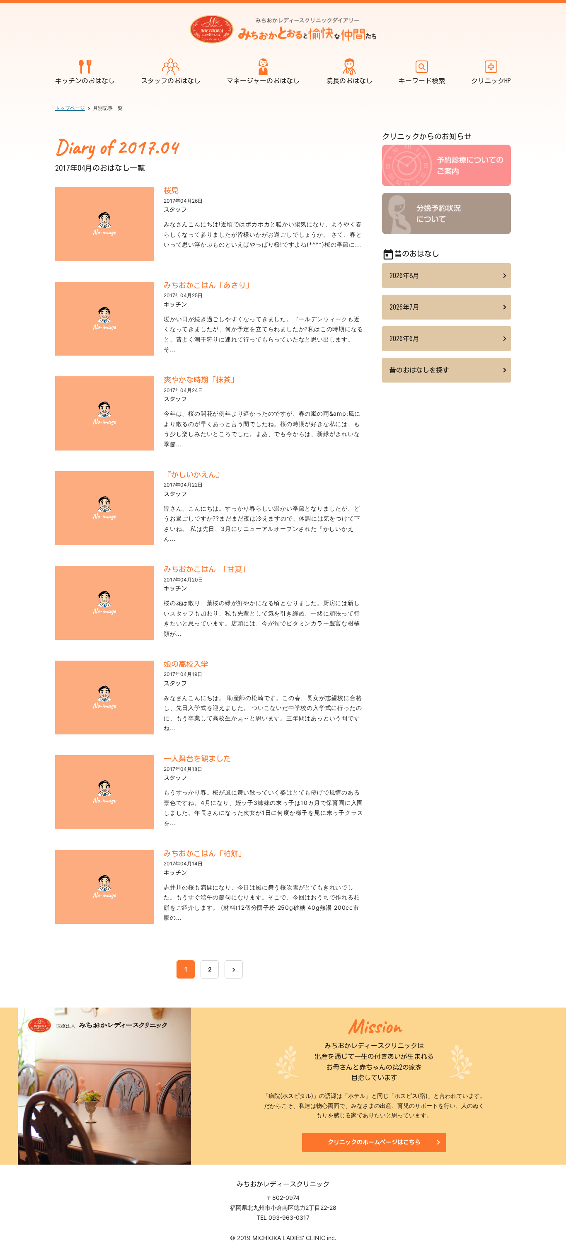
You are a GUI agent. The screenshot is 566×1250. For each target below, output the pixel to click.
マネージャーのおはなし (263, 81)
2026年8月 (404, 275)
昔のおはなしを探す (419, 370)
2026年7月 (404, 307)
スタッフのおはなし (171, 81)
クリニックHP (491, 81)
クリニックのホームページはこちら (374, 1142)
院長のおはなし (349, 81)
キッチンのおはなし (85, 81)
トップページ (70, 108)
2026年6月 (404, 338)
